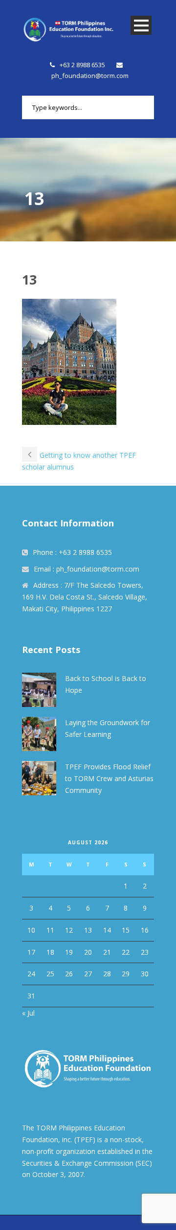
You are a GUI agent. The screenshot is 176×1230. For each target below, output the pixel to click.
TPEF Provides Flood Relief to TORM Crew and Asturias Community (109, 778)
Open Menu (141, 25)
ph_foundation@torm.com (90, 75)
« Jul (28, 1013)
